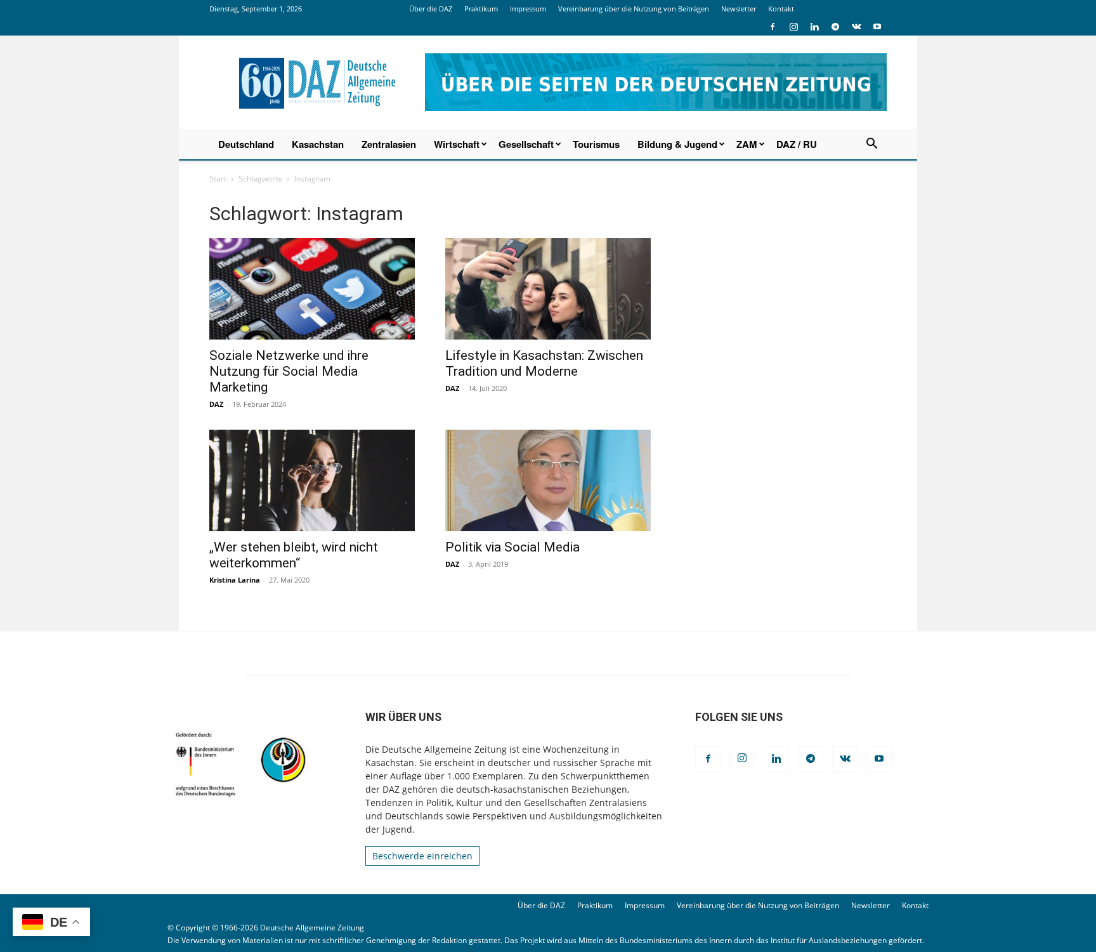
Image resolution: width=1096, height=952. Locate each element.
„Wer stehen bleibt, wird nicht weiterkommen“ (293, 555)
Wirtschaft (457, 144)
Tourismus (596, 144)
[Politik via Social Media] (548, 480)
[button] (871, 145)
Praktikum (481, 8)
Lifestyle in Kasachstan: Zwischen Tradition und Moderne (544, 363)
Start (217, 178)
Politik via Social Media (512, 547)
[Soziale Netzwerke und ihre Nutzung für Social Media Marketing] (312, 289)
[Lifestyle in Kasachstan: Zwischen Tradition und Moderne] (548, 289)
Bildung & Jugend (677, 144)
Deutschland (246, 144)
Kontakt (781, 8)
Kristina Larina (234, 580)
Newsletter (738, 8)
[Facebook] (772, 27)
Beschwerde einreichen (422, 856)
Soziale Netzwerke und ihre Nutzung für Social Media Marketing (289, 371)
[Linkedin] (814, 27)
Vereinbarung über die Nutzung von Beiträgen (633, 8)
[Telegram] (835, 27)
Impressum (528, 8)
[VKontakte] (856, 27)
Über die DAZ (430, 8)
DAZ (216, 404)
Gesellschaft (526, 144)
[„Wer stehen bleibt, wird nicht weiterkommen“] (312, 480)
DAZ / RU (796, 144)
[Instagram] (793, 27)
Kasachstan (318, 144)
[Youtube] (877, 27)
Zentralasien (389, 144)
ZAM (746, 144)
